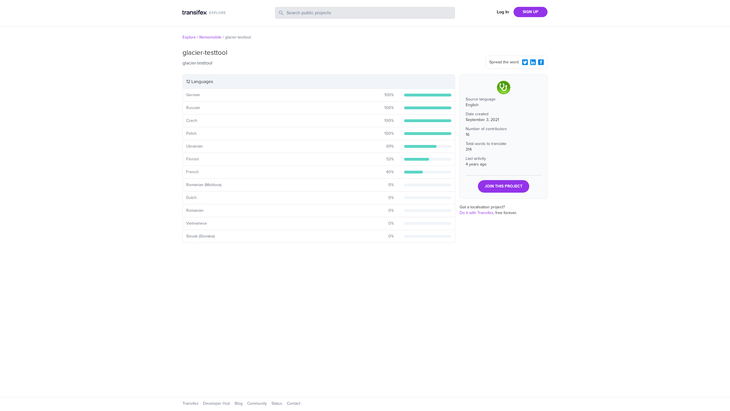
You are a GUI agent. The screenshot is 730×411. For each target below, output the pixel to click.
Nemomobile (210, 37)
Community (257, 403)
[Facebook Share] (541, 62)
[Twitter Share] (525, 62)
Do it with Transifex (476, 212)
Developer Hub (216, 403)
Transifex (190, 403)
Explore (189, 37)
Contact (293, 403)
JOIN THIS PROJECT (503, 186)
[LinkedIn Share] (533, 62)
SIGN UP (530, 11)
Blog (239, 403)
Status (276, 403)
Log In (503, 12)
